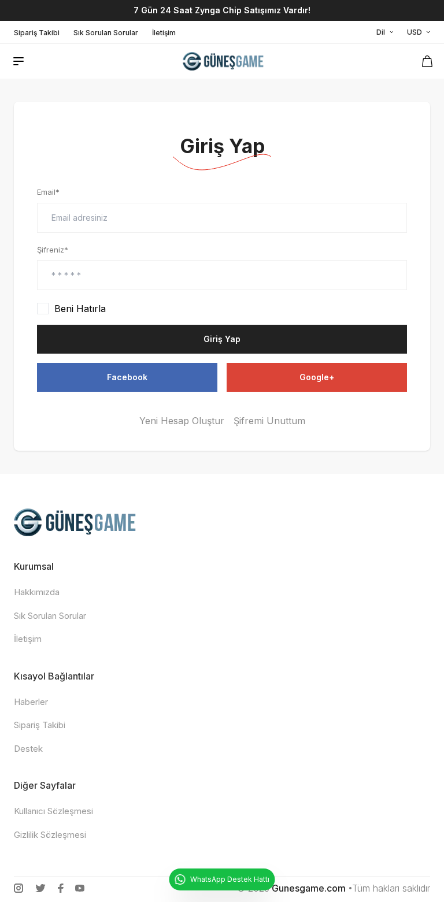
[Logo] (224, 61)
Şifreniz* (52, 249)
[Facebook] (61, 888)
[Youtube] (79, 888)
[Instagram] (18, 888)
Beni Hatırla (80, 308)
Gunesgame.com (309, 888)
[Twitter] (40, 888)
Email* (48, 191)
